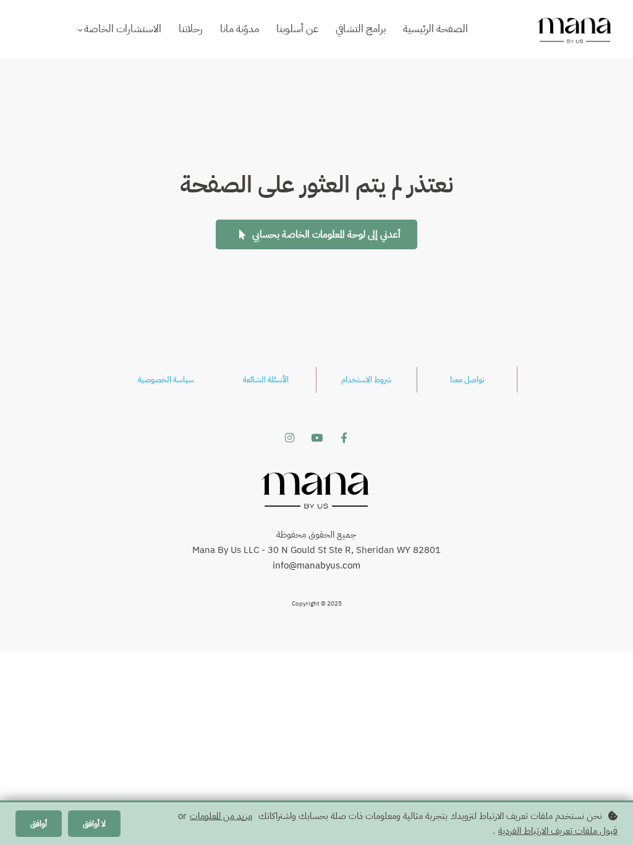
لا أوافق (94, 824)
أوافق (38, 824)
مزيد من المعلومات (221, 816)
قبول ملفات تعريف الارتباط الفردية (558, 831)
